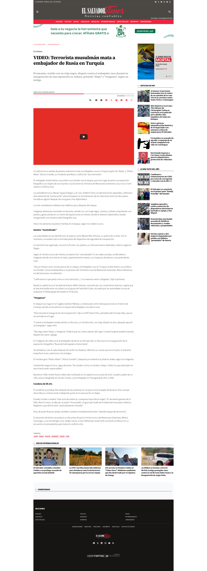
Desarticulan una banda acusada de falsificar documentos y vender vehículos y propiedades (161, 222)
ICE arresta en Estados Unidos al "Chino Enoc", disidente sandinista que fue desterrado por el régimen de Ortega (120, 472)
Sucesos (38, 514)
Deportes (83, 520)
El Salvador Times (39, 44)
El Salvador (39, 2)
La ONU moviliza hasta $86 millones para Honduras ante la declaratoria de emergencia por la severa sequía (85, 470)
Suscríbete (106, 527)
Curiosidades (129, 520)
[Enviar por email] (96, 100)
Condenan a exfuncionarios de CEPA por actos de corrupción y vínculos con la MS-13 (161, 177)
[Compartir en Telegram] (121, 100)
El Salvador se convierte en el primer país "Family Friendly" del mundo (162, 191)
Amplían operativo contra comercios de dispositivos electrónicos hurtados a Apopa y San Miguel (162, 208)
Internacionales (53, 44)
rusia (67, 436)
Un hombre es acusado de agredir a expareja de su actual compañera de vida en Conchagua (162, 141)
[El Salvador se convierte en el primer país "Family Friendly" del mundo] (144, 194)
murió (36, 436)
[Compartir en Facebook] (106, 100)
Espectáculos (40, 520)
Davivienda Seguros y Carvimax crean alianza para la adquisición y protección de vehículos (161, 156)
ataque (41, 436)
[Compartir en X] (111, 100)
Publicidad (97, 527)
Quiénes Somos (77, 527)
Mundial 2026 (48, 2)
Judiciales (38, 517)
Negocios (83, 517)
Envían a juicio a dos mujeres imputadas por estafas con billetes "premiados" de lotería (161, 237)
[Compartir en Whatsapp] (131, 100)
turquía (62, 436)
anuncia (47, 436)
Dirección (87, 527)
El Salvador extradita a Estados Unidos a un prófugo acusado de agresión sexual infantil (47, 470)
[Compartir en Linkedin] (126, 100)
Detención (57, 2)
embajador (55, 436)
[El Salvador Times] (103, 12)
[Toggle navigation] (37, 12)
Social (127, 514)
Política (83, 514)
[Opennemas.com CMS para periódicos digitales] (103, 558)
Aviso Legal (116, 527)
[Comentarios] (91, 100)
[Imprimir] (101, 100)
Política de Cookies (128, 527)
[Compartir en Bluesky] (116, 100)
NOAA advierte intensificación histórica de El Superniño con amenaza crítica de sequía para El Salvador (162, 127)
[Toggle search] (169, 12)
